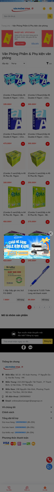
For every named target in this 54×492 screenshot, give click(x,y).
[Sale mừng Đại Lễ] (27, 247)
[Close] (50, 233)
